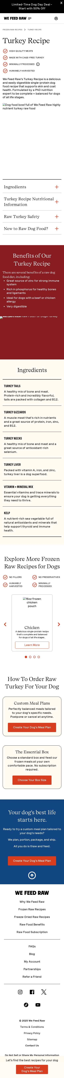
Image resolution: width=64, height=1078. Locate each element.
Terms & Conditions (32, 1027)
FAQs (32, 946)
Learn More (32, 645)
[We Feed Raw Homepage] (15, 18)
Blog (32, 954)
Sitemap (32, 1039)
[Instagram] (20, 993)
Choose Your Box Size (32, 780)
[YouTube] (38, 1006)
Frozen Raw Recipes (32, 909)
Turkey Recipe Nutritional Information (29, 202)
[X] (43, 993)
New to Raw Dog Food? (26, 228)
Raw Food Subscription (32, 932)
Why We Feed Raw (32, 901)
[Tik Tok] (26, 1006)
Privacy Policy (32, 1033)
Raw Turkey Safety (21, 216)
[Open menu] (30, 18)
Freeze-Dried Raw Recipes (32, 917)
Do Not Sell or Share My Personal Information (32, 1055)
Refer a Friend (32, 976)
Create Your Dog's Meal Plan (32, 727)
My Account (32, 961)
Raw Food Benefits (32, 924)
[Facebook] (32, 993)
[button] (56, 18)
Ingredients (15, 186)
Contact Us (32, 1045)
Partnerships (32, 969)
